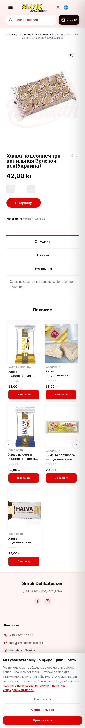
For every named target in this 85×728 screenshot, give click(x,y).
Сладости (24, 34)
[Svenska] (66, 7)
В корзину (23, 203)
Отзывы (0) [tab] (42, 269)
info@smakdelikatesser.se (26, 643)
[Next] (76, 444)
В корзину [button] (24, 394)
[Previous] (9, 444)
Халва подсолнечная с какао (20, 540)
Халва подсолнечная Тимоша (57, 373)
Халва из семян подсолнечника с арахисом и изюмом (21, 457)
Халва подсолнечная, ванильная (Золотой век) (20, 374)
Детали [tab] (43, 255)
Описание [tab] (43, 241)
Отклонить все (42, 709)
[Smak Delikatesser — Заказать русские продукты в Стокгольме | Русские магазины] (34, 7)
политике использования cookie (26, 685)
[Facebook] (37, 601)
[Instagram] (47, 601)
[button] (71, 55)
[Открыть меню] (10, 7)
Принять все (42, 720)
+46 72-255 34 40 (21, 635)
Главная (11, 34)
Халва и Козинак (41, 34)
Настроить (42, 699)
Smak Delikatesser (42, 583)
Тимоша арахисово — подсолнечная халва (60, 457)
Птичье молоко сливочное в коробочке (76, 158)
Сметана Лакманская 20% (72, 158)
